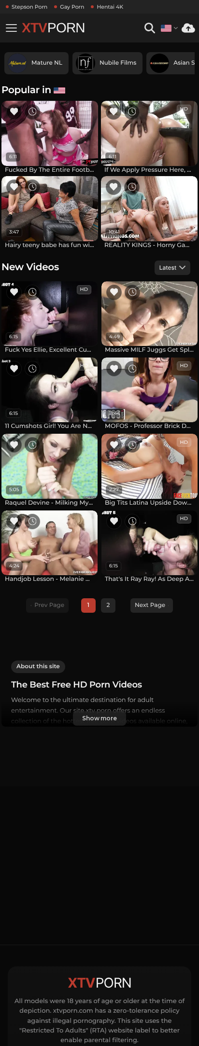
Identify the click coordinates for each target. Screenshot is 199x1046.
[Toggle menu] (11, 28)
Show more (99, 718)
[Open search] (149, 28)
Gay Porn (72, 6)
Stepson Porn (29, 6)
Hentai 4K (110, 6)
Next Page (150, 605)
